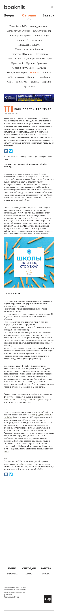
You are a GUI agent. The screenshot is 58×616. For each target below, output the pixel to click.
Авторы (29, 574)
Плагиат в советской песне (29, 49)
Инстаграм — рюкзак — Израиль (33, 81)
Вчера (9, 15)
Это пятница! (41, 35)
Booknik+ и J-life (18, 26)
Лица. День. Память (29, 44)
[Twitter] (11, 151)
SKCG (19, 597)
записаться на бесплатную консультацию (22, 399)
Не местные (42, 54)
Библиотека (12, 574)
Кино (18, 58)
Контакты (46, 574)
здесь (6, 451)
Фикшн (31, 77)
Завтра (48, 15)
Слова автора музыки (18, 31)
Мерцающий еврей (17, 72)
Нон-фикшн (45, 77)
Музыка (41, 67)
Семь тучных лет (42, 31)
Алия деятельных (39, 26)
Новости (34, 72)
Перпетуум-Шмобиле (21, 54)
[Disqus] (29, 518)
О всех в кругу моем (23, 67)
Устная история (35, 40)
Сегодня (29, 15)
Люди (9, 58)
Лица (10, 81)
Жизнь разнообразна (20, 35)
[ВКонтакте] (6, 151)
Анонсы (47, 72)
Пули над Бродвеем (36, 63)
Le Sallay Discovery (25, 464)
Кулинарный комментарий (38, 58)
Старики (19, 40)
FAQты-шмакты (15, 77)
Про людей (17, 63)
